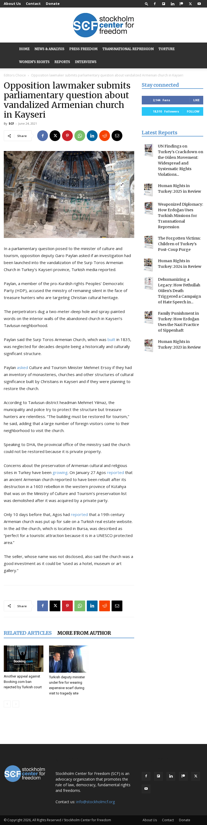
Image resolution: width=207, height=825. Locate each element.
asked (22, 367)
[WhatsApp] (79, 135)
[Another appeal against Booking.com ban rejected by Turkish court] (23, 658)
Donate (53, 3)
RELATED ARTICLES (28, 633)
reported (115, 472)
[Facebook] (155, 4)
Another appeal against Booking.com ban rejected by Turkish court (23, 681)
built (111, 339)
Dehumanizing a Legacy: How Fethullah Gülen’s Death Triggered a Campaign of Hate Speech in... (179, 290)
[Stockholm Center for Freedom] (103, 25)
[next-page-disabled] (15, 704)
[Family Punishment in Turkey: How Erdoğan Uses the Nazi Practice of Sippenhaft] (148, 317)
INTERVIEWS (85, 62)
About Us (12, 3)
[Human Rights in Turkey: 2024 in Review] (148, 265)
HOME (24, 49)
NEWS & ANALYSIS (49, 49)
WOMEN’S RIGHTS (34, 62)
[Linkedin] (172, 4)
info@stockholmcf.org (95, 801)
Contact (33, 3)
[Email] (117, 135)
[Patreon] (181, 4)
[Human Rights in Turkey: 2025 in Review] (148, 189)
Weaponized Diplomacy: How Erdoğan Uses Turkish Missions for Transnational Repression (180, 215)
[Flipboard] (164, 4)
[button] (147, 4)
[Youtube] (199, 4)
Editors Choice (15, 75)
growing (60, 472)
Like (196, 100)
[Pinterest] (67, 135)
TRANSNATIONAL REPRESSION (128, 49)
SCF (11, 123)
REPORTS (62, 62)
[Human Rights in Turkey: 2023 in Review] (148, 345)
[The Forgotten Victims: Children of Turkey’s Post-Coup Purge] (148, 242)
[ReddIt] (104, 135)
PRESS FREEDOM (83, 49)
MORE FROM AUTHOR (84, 633)
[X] (190, 4)
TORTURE (166, 49)
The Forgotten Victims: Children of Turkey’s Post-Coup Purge (179, 244)
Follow (193, 111)
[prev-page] (7, 704)
